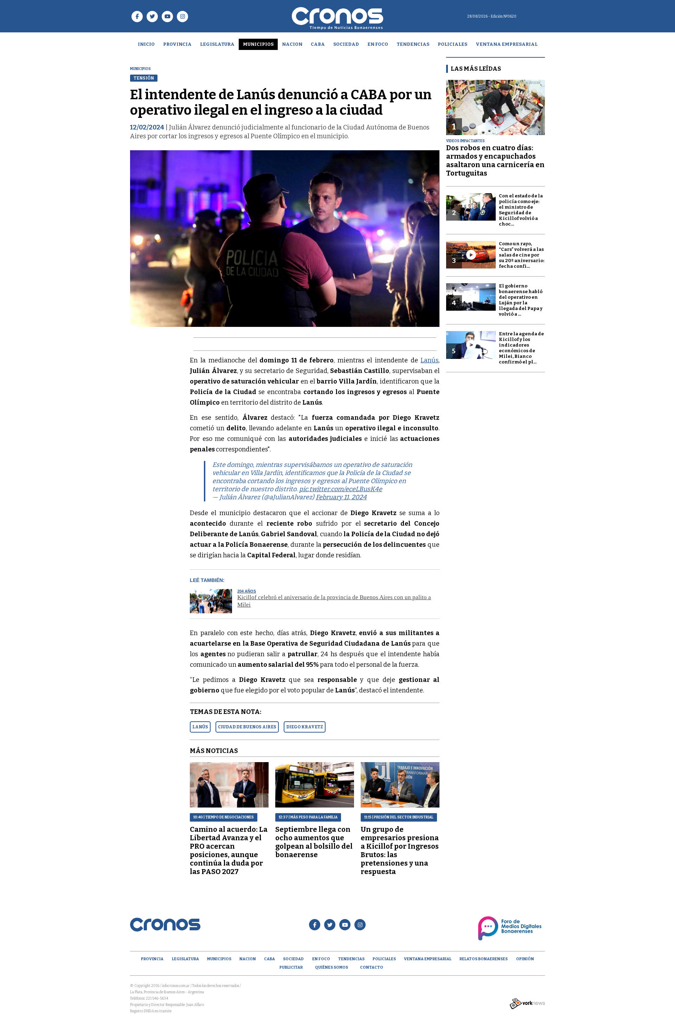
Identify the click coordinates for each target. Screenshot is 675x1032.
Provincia (177, 44)
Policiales (452, 44)
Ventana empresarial (507, 44)
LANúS (200, 726)
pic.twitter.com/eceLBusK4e (340, 489)
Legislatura (217, 44)
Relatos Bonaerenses (483, 959)
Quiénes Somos (331, 967)
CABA (318, 44)
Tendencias (413, 44)
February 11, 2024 (341, 497)
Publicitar (291, 967)
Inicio (146, 44)
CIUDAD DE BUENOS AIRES (247, 726)
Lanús (429, 360)
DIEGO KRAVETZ (304, 726)
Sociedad (346, 44)
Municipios (258, 44)
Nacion (292, 44)
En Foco (377, 44)
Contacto (371, 967)
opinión (525, 959)
